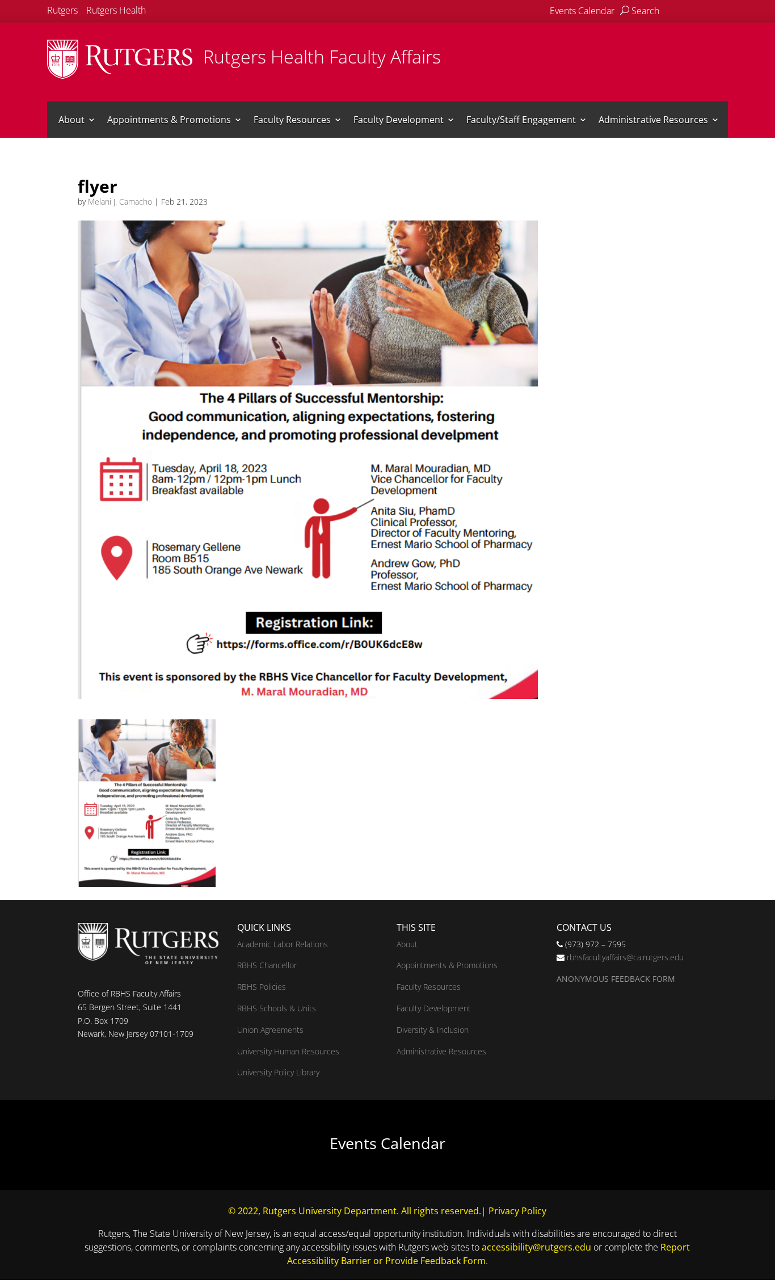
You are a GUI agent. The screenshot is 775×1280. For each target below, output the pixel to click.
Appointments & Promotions (169, 119)
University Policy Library (278, 1072)
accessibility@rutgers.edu (536, 1247)
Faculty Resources (292, 119)
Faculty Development (398, 119)
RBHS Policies (261, 986)
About (71, 119)
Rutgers (62, 10)
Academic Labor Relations (282, 944)
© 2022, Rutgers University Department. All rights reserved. (354, 1211)
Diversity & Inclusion (433, 1029)
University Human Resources (288, 1051)
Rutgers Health (116, 10)
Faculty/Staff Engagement (521, 119)
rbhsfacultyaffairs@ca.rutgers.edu (625, 957)
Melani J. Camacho (120, 201)
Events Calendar (582, 11)
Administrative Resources (653, 119)
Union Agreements (270, 1029)
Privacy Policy (517, 1211)
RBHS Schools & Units (276, 1008)
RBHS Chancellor (267, 965)
